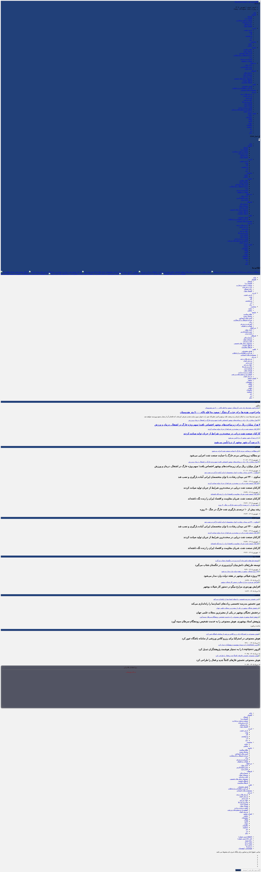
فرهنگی (253, 71)
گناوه (250, 121)
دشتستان (249, 117)
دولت (250, 44)
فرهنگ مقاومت (247, 82)
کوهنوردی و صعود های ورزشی (241, 109)
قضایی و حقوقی (246, 61)
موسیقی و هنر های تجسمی (243, 78)
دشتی (250, 123)
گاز (251, 34)
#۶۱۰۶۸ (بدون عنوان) (245, 839)
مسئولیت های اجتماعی (248, 90)
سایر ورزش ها (247, 102)
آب (251, 38)
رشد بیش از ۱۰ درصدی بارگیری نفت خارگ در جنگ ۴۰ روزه (141, 274)
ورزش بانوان (247, 96)
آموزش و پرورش (246, 59)
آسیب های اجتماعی (245, 53)
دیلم (250, 133)
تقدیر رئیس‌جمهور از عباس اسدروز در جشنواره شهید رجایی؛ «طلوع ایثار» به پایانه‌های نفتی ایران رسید (85, 274)
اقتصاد (254, 14)
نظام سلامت (247, 49)
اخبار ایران (248, 69)
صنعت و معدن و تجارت (244, 20)
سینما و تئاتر (248, 73)
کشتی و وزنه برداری (245, 107)
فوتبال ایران (248, 104)
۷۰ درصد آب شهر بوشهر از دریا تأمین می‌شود (237, 442)
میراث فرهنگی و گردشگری (242, 55)
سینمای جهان (247, 75)
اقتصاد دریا (248, 18)
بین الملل (253, 63)
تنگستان (249, 125)
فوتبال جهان (248, 106)
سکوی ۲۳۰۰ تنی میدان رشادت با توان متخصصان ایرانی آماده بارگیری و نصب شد (111, 272)
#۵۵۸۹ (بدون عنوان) (245, 837)
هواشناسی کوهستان (245, 848)
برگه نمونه (248, 841)
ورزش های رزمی (246, 94)
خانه (254, 13)
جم (251, 129)
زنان (250, 57)
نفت (250, 32)
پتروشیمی (248, 36)
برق (250, 40)
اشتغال (249, 16)
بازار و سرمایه (247, 22)
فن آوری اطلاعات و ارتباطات (242, 88)
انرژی (254, 28)
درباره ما (249, 846)
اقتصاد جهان (248, 26)
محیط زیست (247, 51)
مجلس (250, 45)
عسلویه (249, 127)
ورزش (254, 92)
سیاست (253, 42)
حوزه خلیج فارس (246, 67)
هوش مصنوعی (247, 86)
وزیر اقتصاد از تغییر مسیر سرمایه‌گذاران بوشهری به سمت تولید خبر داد (24, 274)
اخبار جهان (248, 65)
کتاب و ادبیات (247, 76)
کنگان (250, 119)
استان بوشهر (252, 113)
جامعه (254, 47)
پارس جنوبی (248, 30)
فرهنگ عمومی (247, 80)
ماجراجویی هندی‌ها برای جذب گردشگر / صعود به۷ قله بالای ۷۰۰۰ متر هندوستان (220, 412)
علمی (254, 84)
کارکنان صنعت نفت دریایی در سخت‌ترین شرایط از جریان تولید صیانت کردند (56, 272)
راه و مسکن (248, 24)
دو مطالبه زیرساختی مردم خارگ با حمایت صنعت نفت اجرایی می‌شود (236, 272)
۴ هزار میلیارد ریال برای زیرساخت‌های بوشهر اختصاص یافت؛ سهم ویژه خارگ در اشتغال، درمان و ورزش (176, 272)
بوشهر (250, 115)
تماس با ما (248, 842)
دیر (251, 131)
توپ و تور (249, 98)
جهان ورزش (248, 100)
